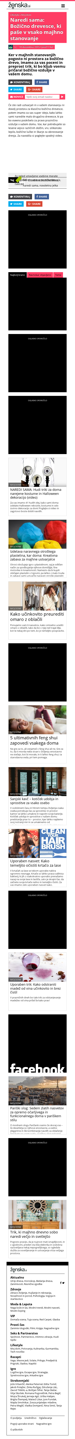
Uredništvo (30, 1418)
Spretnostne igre (19, 1375)
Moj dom (26, 14)
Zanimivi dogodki (19, 1328)
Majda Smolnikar (19, 1402)
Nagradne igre (51, 1328)
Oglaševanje (45, 1418)
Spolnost (15, 1336)
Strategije (43, 1372)
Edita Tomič (50, 1384)
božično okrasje (50, 180)
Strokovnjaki (19, 1381)
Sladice (23, 1363)
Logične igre (16, 1372)
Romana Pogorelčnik (36, 1393)
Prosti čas (17, 1325)
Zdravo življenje (18, 1292)
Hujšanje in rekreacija (39, 1292)
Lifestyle (14, 14)
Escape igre (30, 1372)
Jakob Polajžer (17, 1387)
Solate (32, 1360)
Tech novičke (17, 1351)
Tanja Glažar (50, 1390)
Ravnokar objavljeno (40, 275)
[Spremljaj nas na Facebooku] (61, 1283)
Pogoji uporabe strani (22, 1423)
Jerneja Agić (33, 1396)
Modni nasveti (52, 1307)
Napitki (32, 1363)
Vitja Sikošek (17, 1393)
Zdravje (15, 1289)
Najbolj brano (17, 275)
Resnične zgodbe (33, 1284)
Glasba (56, 1319)
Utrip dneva (16, 1281)
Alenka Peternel (34, 1384)
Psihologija (39, 1295)
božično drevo (31, 180)
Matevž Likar (35, 1399)
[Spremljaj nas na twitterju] (63, 1283)
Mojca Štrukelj (18, 1396)
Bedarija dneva (44, 1281)
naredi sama (30, 185)
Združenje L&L (49, 1387)
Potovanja (26, 1348)
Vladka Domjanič (34, 1405)
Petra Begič (54, 1393)
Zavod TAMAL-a (18, 1390)
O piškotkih (16, 1429)
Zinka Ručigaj (34, 1387)
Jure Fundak (49, 1399)
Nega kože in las (19, 1307)
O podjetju (16, 1418)
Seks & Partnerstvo (24, 1333)
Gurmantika (51, 1348)
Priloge (41, 1360)
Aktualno (17, 1277)
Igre (13, 1369)
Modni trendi (36, 1307)
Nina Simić (49, 1405)
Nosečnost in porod (21, 1295)
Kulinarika (38, 1348)
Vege (13, 1360)
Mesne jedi (22, 1360)
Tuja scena (32, 1319)
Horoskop (29, 1281)
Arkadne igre (36, 1375)
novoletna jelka (49, 185)
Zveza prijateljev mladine (43, 1402)
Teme (58, 275)
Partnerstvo (27, 1336)
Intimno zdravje (43, 1336)
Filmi (32, 1328)
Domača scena (18, 1319)
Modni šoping (17, 1310)
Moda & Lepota (21, 1304)
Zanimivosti (16, 1284)
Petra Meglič (17, 1405)
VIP (12, 1316)
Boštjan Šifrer (35, 1390)
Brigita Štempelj (18, 1399)
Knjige (39, 1328)
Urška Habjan (47, 1396)
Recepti (15, 1357)
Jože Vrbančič (17, 1384)
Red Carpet (46, 1319)
